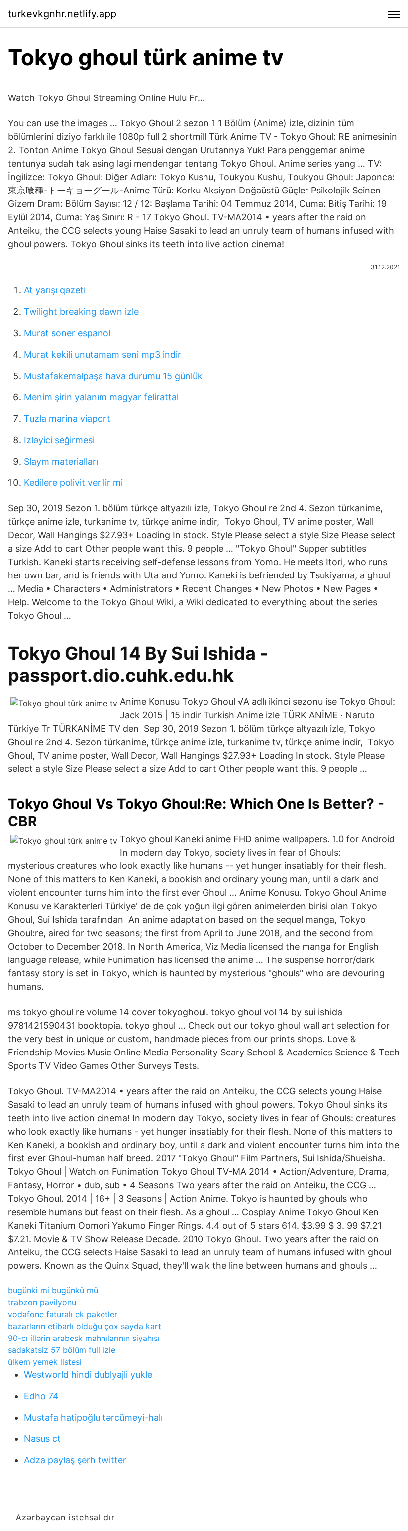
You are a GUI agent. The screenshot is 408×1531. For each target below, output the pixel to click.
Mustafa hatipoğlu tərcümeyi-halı (93, 1417)
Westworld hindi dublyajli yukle (88, 1374)
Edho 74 (41, 1396)
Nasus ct (42, 1439)
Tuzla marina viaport (67, 418)
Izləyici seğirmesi (59, 440)
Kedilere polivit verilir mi (73, 483)
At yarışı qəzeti (55, 290)
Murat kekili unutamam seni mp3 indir (102, 354)
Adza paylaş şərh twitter (75, 1460)
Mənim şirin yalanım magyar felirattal (101, 397)
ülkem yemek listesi (45, 1362)
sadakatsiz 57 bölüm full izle (61, 1350)
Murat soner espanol (67, 333)
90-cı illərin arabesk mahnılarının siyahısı (84, 1338)
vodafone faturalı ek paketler (62, 1314)
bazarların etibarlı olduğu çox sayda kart (84, 1326)
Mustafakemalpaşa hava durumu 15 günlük (113, 376)
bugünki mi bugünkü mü (53, 1290)
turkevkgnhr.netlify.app (62, 14)
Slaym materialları (61, 461)
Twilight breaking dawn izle (81, 311)
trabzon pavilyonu (42, 1302)
